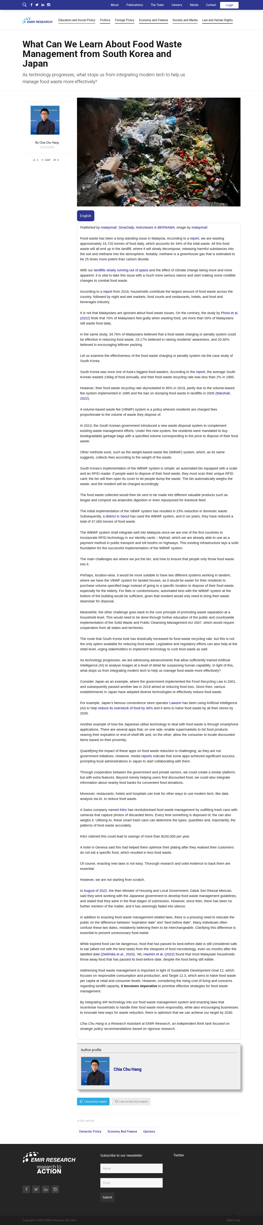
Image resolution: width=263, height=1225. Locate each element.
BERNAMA (166, 227)
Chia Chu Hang (128, 1069)
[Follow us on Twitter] (38, 5)
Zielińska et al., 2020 (118, 954)
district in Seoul (117, 516)
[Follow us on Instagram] (48, 5)
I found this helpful (95, 1101)
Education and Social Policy (76, 20)
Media (194, 5)
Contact (211, 5)
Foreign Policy (124, 20)
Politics (105, 20)
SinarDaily (126, 227)
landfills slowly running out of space (121, 270)
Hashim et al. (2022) (159, 954)
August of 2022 (95, 891)
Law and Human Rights (217, 20)
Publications (134, 5)
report (194, 238)
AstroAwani (144, 227)
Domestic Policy (90, 1131)
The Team (157, 5)
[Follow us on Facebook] (33, 5)
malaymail (108, 227)
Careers (177, 5)
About (115, 5)
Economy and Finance (153, 20)
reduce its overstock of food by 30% (125, 708)
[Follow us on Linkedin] (44, 5)
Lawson (175, 703)
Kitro (123, 810)
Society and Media (185, 20)
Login (229, 5)
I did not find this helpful (133, 1101)
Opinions (149, 1131)
